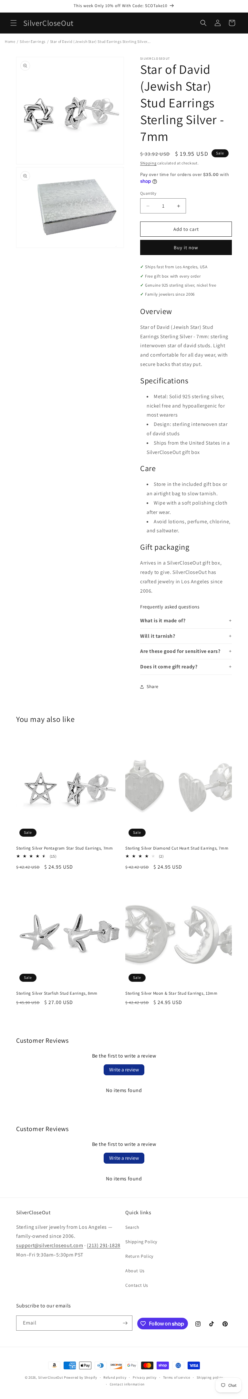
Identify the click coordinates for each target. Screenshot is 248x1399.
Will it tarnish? (157, 636)
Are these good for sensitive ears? (180, 651)
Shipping (148, 163)
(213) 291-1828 (103, 1245)
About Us (135, 1271)
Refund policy (114, 1377)
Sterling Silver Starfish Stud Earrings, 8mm (57, 993)
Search (132, 1227)
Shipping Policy (141, 1242)
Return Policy (139, 1256)
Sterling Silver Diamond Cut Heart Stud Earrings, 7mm (176, 848)
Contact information (127, 1384)
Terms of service (176, 1377)
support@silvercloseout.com (49, 1245)
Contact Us (136, 1285)
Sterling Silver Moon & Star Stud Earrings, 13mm (171, 993)
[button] (13, 23)
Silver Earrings (33, 41)
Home (10, 41)
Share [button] (153, 686)
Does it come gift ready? (168, 666)
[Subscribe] (125, 1323)
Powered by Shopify (80, 1377)
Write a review (124, 1069)
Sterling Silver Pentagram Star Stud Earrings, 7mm (64, 848)
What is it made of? (162, 620)
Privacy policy (145, 1377)
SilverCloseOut (50, 1377)
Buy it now (186, 247)
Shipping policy (210, 1377)
